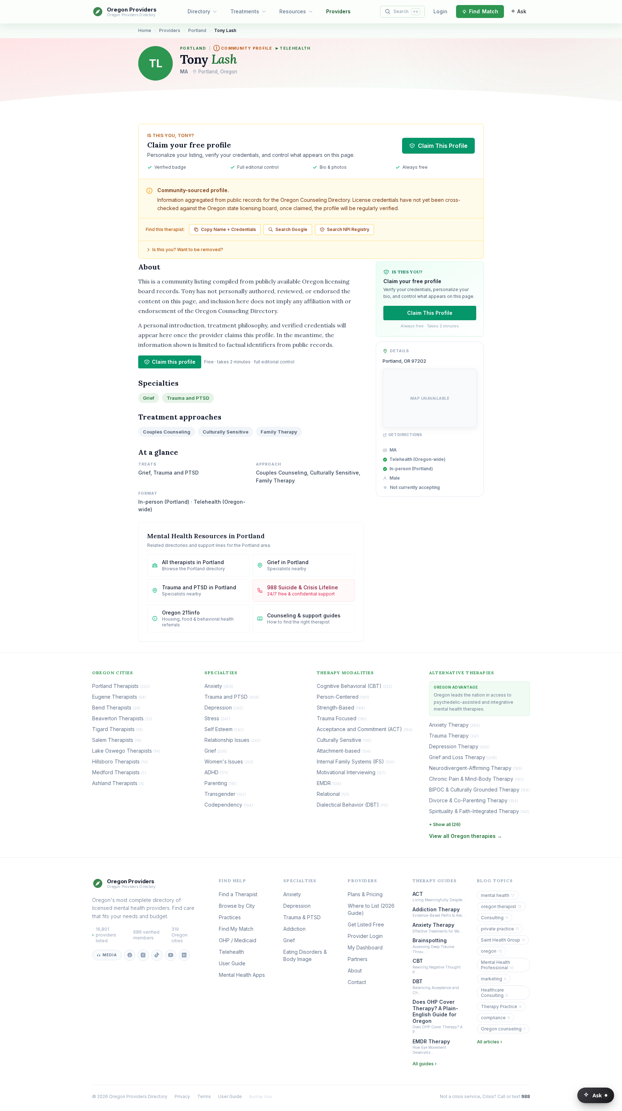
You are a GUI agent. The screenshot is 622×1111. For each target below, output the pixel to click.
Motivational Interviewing (351, 772)
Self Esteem (224, 729)
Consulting (494, 917)
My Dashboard (365, 947)
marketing (493, 978)
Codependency (228, 805)
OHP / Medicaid (237, 940)
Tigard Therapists (117, 729)
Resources (292, 11)
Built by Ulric (260, 1096)
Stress (217, 718)
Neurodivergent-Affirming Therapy (475, 768)
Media (110, 955)
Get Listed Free (366, 924)
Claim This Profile (443, 145)
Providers (338, 11)
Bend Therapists (116, 707)
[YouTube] (170, 955)
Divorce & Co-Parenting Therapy (473, 800)
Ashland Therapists (118, 783)
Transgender (225, 794)
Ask (597, 1095)
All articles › (489, 1041)
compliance (495, 1017)
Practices (230, 917)
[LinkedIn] (184, 955)
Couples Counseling (166, 432)
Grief (148, 398)
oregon (491, 951)
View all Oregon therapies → (465, 836)
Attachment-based (344, 751)
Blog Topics (495, 880)
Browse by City (237, 906)
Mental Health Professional (497, 965)
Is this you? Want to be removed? (187, 249)
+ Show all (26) (445, 824)
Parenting (220, 783)
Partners (358, 959)
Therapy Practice (501, 1006)
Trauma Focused (342, 718)
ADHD (216, 772)
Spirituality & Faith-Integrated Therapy (479, 811)
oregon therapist (501, 906)
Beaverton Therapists (122, 718)
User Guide (232, 963)
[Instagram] (143, 955)
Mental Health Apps (242, 975)
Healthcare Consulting (494, 992)
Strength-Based (341, 707)
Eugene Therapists (119, 697)
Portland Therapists (121, 686)
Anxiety (218, 686)
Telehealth (293, 48)
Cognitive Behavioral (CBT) (354, 686)
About (355, 970)
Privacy (182, 1096)
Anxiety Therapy (454, 725)
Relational (333, 794)
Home (144, 30)
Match (483, 11)
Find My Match (236, 929)
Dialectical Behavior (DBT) (352, 805)
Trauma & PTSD (302, 917)
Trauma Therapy (454, 736)
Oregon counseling (503, 1028)
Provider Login (365, 936)
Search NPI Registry (348, 229)
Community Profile (242, 48)
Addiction (294, 929)
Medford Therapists (119, 772)
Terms (204, 1096)
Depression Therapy (459, 746)
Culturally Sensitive (225, 432)
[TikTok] (157, 955)
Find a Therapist (238, 894)
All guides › (425, 1063)
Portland (197, 30)
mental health (498, 895)
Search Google (291, 229)
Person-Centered (343, 697)
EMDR (329, 783)
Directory (199, 11)
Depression (223, 707)
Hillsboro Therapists (120, 761)
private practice (500, 928)
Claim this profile (173, 362)
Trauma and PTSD (188, 398)
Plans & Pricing (365, 894)
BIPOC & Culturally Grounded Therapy (479, 789)
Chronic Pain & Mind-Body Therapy (476, 779)
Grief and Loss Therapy (463, 757)
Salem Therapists (116, 740)
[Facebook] (129, 955)
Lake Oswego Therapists (126, 751)
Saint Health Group (503, 940)
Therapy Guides (435, 880)
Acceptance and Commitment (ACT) (365, 729)
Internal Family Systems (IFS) (356, 761)
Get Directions (405, 435)
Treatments (244, 11)
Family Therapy (279, 432)
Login (440, 11)
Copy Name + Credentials (228, 229)
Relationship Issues (232, 740)
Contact (357, 982)
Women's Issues (228, 761)
